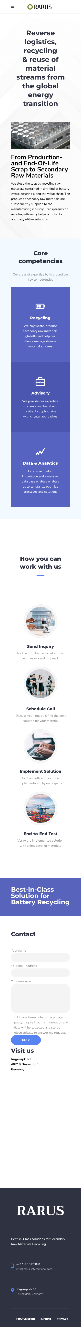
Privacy (62, 1318)
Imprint (45, 1318)
